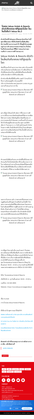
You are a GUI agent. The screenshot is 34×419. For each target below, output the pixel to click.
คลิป (4, 369)
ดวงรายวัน (17, 372)
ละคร (4, 372)
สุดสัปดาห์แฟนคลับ (8, 348)
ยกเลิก (16, 408)
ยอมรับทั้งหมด (27, 408)
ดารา (21, 369)
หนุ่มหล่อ (28, 369)
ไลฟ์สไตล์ (10, 372)
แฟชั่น (9, 369)
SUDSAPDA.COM (13, 34)
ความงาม (15, 369)
